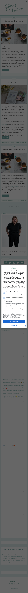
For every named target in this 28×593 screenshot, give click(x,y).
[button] (14, 301)
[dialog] (14, 296)
